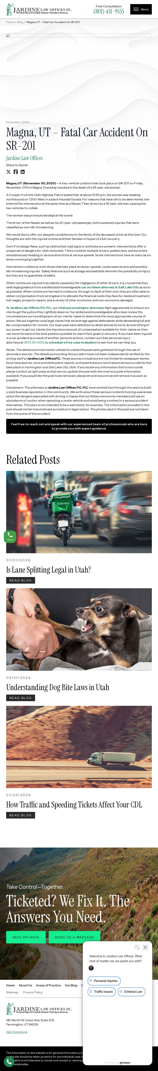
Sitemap (12, 992)
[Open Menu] (141, 9)
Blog (20, 22)
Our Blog (71, 985)
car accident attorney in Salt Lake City (110, 287)
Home (10, 22)
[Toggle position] (137, 947)
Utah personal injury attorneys (81, 308)
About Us (25, 985)
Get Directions (16, 1032)
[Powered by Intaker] (125, 1063)
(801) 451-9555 (108, 11)
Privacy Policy (33, 992)
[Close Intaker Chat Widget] (145, 947)
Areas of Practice (48, 985)
